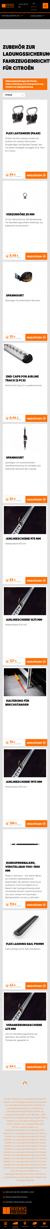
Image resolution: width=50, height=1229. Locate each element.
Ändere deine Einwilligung (18, 1202)
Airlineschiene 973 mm (23, 538)
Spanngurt (15, 295)
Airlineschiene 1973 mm (24, 782)
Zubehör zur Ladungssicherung (19, 87)
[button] (14, 95)
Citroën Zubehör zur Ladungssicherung (22, 1099)
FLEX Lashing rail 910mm (25, 944)
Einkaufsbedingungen (16, 1197)
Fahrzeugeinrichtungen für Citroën (21, 81)
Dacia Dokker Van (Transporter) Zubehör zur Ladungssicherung (25, 1170)
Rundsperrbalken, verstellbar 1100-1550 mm (22, 867)
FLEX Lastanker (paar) (23, 133)
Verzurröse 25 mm (20, 214)
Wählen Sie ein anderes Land (19, 1192)
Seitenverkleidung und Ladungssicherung (24, 84)
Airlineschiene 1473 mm (24, 619)
